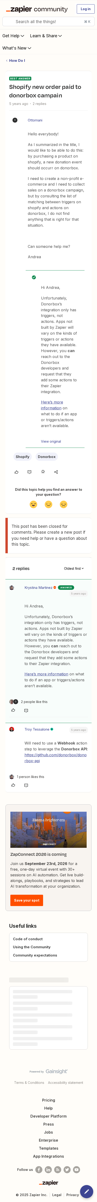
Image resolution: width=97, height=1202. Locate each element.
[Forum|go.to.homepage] (37, 9)
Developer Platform (48, 1116)
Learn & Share (43, 35)
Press (48, 1124)
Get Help (11, 35)
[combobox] (48, 21)
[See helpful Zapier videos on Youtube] (76, 1169)
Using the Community (32, 947)
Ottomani (35, 120)
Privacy (72, 1195)
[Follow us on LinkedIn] (48, 1169)
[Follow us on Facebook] (38, 1169)
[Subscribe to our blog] (57, 1169)
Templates (48, 1148)
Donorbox (47, 456)
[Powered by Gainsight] (49, 1072)
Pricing (48, 1100)
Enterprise (48, 1140)
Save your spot (26, 900)
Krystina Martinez (38, 587)
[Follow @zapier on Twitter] (67, 1169)
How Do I (17, 60)
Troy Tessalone (36, 729)
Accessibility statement (65, 1083)
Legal (56, 1195)
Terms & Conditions (29, 1083)
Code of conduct (28, 939)
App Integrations (48, 1156)
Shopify (22, 456)
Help (48, 1108)
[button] (86, 9)
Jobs (48, 1132)
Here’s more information (46, 674)
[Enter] (7, 21)
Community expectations (35, 955)
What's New (14, 48)
